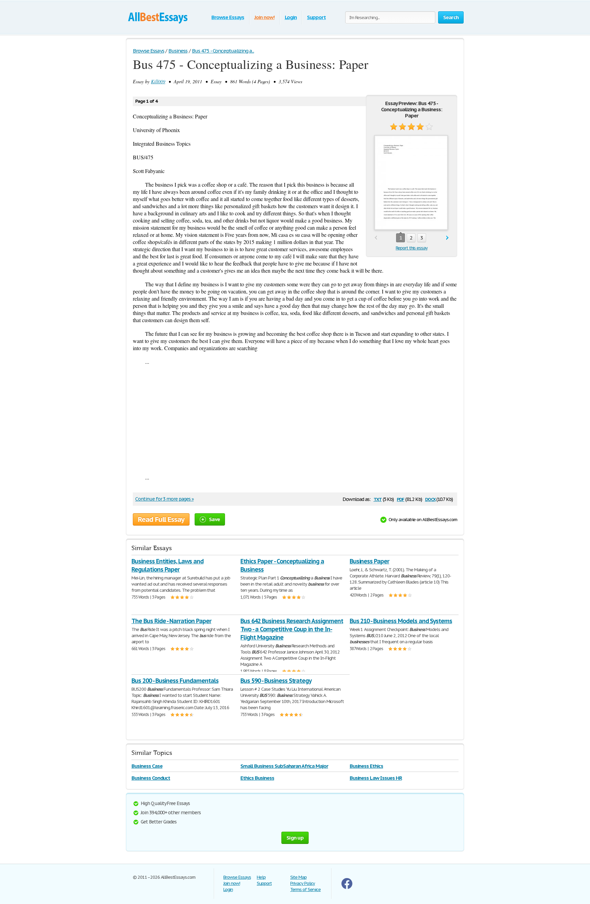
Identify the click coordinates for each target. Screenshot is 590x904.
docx (430, 499)
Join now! (264, 17)
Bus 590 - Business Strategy (275, 681)
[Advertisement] (295, 419)
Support (316, 17)
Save (214, 519)
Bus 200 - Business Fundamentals (175, 681)
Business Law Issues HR (376, 778)
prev (375, 238)
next (447, 238)
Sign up (295, 837)
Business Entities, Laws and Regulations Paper (167, 565)
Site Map (298, 877)
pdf (400, 499)
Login (291, 17)
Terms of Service (305, 889)
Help (261, 877)
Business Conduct (150, 778)
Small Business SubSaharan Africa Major (284, 766)
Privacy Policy (302, 883)
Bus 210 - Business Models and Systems (401, 621)
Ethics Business (257, 778)
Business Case (146, 766)
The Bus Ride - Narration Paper (171, 621)
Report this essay (411, 248)
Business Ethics (366, 766)
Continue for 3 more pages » (164, 499)
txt (378, 499)
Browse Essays (227, 17)
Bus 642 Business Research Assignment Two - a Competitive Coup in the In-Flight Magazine (291, 629)
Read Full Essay (161, 519)
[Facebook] (346, 887)
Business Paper (369, 561)
